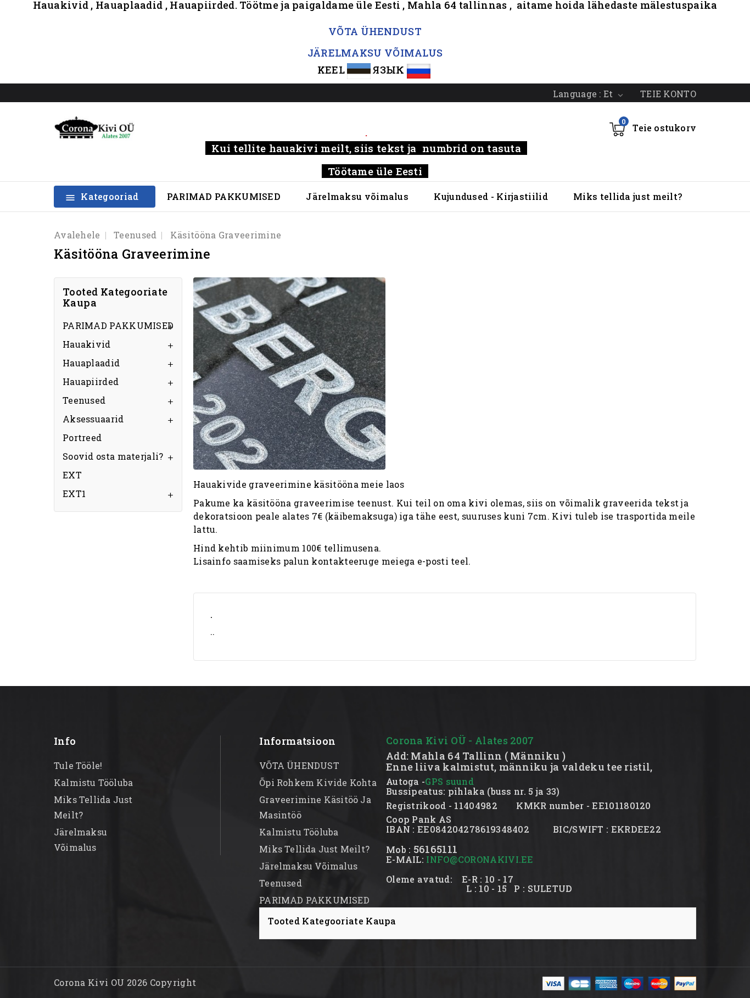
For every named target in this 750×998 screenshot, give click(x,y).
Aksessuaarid (93, 419)
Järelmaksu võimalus (357, 196)
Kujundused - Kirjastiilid (491, 196)
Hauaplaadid (91, 363)
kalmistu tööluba (93, 782)
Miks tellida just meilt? (627, 196)
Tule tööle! (78, 765)
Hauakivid (87, 344)
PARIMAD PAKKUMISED (224, 196)
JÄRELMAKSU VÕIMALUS (375, 52)
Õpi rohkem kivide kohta (318, 782)
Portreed (82, 437)
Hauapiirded (91, 381)
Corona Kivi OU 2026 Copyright (125, 982)
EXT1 (74, 493)
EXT (72, 475)
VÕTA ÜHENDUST (375, 31)
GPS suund (449, 781)
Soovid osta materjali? (113, 456)
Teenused (84, 400)
